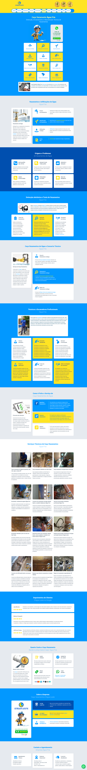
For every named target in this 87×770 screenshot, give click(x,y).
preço (16, 671)
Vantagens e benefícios (59, 234)
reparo (20, 269)
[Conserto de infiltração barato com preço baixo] (21, 570)
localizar (14, 133)
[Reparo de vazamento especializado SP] (64, 570)
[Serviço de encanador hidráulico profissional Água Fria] (64, 499)
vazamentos (35, 205)
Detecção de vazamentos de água (46, 276)
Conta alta (52, 138)
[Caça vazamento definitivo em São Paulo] (42, 467)
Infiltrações (52, 128)
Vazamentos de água (60, 120)
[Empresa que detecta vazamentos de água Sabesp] (42, 570)
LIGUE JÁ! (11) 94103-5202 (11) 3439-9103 (56, 33)
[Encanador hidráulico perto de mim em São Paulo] (21, 531)
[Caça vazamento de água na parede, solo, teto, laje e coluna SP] (21, 467)
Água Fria (44, 205)
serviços (18, 274)
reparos (56, 84)
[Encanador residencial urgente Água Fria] (21, 499)
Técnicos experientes (54, 721)
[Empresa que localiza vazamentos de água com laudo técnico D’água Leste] (64, 531)
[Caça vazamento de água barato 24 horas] (64, 467)
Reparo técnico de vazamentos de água (47, 292)
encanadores (39, 317)
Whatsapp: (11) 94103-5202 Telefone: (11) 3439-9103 (60, 676)
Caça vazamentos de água (45, 259)
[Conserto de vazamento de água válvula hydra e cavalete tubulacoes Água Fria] (42, 499)
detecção (45, 84)
